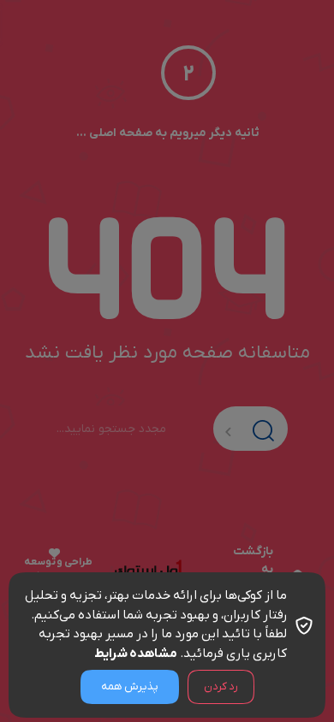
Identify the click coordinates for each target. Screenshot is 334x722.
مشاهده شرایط (135, 653)
